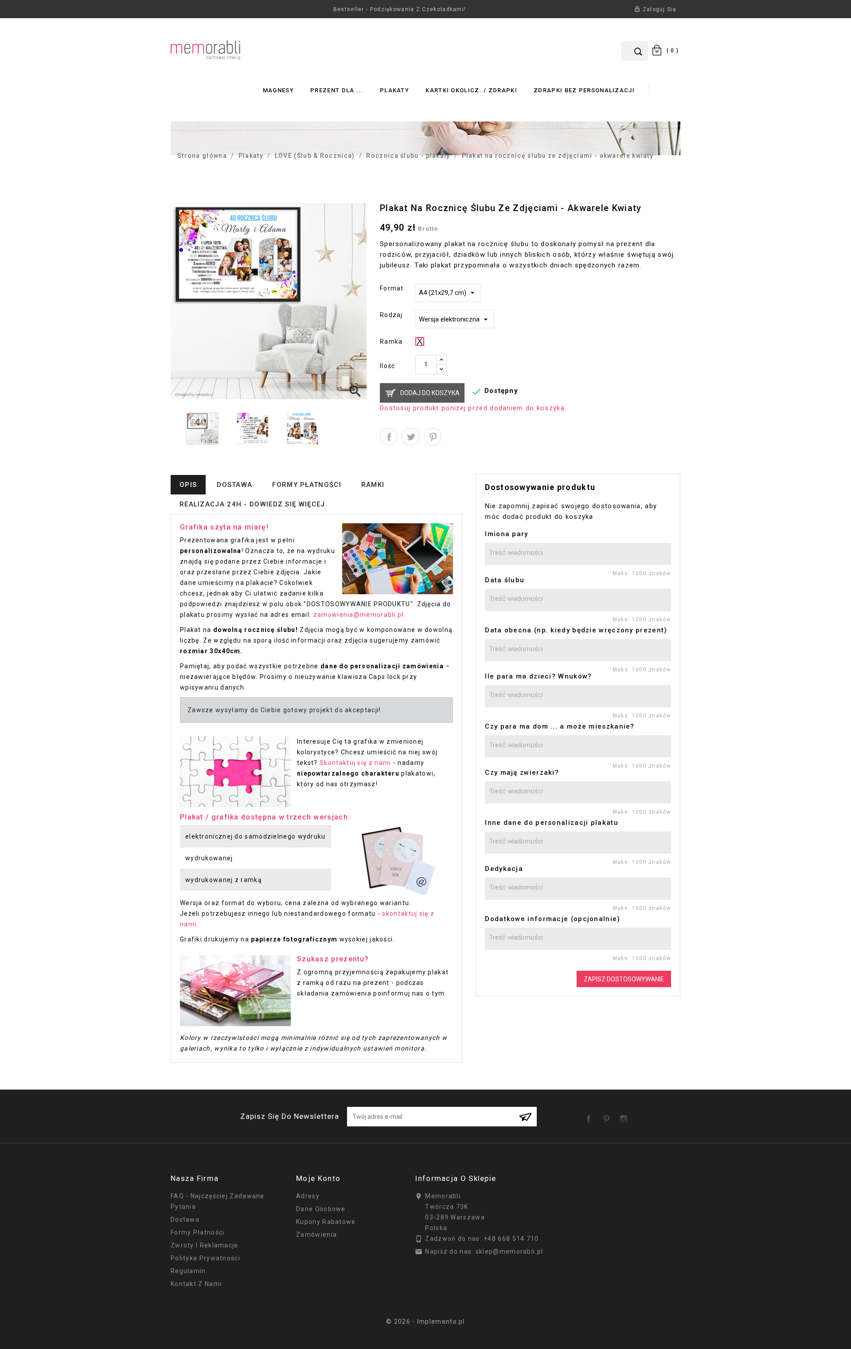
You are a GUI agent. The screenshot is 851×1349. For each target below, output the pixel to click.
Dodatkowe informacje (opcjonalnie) (552, 919)
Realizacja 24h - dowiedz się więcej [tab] (252, 504)
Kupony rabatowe (326, 1221)
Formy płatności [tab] (306, 485)
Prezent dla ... (336, 90)
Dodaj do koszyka (430, 392)
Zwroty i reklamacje (204, 1245)
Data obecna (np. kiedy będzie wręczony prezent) (576, 630)
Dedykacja (504, 869)
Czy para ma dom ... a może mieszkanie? (559, 726)
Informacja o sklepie (455, 1178)
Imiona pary (506, 534)
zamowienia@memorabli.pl (358, 614)
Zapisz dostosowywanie (624, 979)
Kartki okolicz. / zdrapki (471, 90)
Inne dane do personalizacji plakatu (551, 823)
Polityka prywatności (205, 1258)
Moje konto (318, 1178)
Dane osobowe (321, 1208)
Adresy (308, 1196)
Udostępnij (388, 436)
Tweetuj (410, 436)
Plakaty (394, 90)
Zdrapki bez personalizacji (584, 90)
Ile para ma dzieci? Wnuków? (538, 676)
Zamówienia (316, 1234)
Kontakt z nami (196, 1283)
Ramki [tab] (373, 485)
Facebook (590, 1115)
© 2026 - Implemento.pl (425, 1321)
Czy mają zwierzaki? (522, 772)
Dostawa (185, 1219)
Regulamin (188, 1270)
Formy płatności (198, 1232)
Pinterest (432, 436)
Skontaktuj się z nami (355, 762)
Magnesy (278, 90)
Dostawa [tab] (234, 485)
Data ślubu (504, 580)
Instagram (625, 1115)
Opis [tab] (188, 485)
